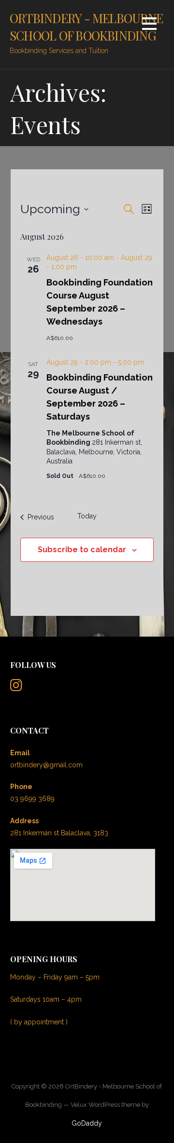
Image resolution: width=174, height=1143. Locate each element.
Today (87, 516)
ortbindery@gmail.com (46, 765)
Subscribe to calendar (82, 549)
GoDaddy (87, 1123)
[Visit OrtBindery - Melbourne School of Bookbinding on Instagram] (16, 688)
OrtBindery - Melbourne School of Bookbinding (86, 26)
